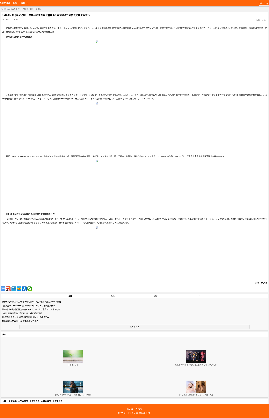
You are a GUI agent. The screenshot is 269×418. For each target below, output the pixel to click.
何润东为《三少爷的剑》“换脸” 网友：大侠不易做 (73, 395)
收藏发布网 (57, 401)
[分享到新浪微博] (8, 288)
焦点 (4, 334)
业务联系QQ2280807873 (139, 413)
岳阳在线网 (5, 3)
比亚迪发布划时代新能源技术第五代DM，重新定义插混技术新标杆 (31, 309)
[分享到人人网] (24, 288)
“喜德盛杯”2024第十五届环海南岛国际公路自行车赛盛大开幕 (28, 305)
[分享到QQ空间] (19, 288)
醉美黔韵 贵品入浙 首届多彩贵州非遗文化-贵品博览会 (25, 317)
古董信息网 (46, 401)
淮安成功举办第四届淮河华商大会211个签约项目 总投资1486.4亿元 (31, 301)
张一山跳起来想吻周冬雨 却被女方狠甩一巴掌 (196, 395)
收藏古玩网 (35, 401)
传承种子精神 (73, 365)
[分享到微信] (29, 288)
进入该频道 (134, 327)
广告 (18, 9)
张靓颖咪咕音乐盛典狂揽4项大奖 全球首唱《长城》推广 (196, 365)
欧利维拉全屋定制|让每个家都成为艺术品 (20, 321)
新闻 (38, 9)
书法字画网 (23, 401)
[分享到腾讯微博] (13, 288)
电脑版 (139, 409)
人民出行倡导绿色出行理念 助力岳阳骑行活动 (22, 313)
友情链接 (13, 401)
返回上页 (264, 3)
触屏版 (130, 409)
